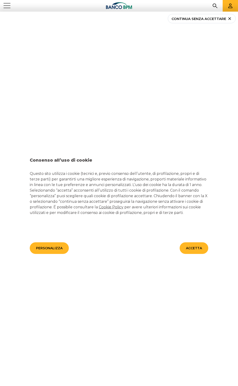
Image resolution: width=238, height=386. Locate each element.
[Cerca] (215, 5)
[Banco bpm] (119, 6)
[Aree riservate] (230, 6)
